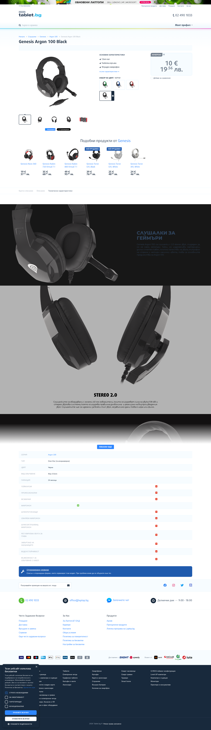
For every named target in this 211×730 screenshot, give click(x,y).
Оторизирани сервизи (38, 570)
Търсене (20, 25)
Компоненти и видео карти (44, 685)
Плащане (171, 6)
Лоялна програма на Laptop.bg (121, 629)
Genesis (124, 141)
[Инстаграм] (173, 585)
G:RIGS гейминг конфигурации (163, 671)
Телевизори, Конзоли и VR (44, 702)
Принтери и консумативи (161, 685)
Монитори (155, 681)
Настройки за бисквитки (73, 644)
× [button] (36, 667)
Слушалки (96, 681)
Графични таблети (70, 678)
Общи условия (69, 633)
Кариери (66, 625)
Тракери (124, 678)
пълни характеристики (108, 71)
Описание (41, 191)
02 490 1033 (183, 15)
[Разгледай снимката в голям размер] (58, 82)
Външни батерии (99, 685)
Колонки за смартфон (101, 688)
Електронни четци (70, 674)
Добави (162, 78)
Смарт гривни (126, 674)
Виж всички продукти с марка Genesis (34, 172)
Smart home (126, 681)
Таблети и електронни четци (44, 698)
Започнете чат (121, 600)
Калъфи (95, 674)
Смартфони (97, 671)
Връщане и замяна (27, 629)
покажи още (105, 447)
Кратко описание (26, 191)
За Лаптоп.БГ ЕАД (71, 621)
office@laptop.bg (79, 600)
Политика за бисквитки (73, 640)
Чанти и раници (39, 674)
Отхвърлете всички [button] (21, 719)
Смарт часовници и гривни (44, 695)
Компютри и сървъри (159, 678)
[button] (21, 724)
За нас (188, 6)
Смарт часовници (128, 671)
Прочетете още (29, 687)
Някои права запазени (112, 724)
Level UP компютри (158, 674)
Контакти (181, 6)
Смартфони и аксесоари (43, 688)
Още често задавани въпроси (32, 636)
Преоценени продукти (149, 6)
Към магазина (25, 6)
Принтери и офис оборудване (45, 705)
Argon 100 (52, 455)
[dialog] (20, 696)
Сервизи (23, 633)
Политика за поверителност (75, 636)
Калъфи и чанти (69, 681)
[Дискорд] (190, 585)
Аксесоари (67, 685)
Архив (109, 621)
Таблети (66, 671)
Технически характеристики (60, 191)
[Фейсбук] (165, 585)
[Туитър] (182, 585)
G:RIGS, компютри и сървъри (45, 678)
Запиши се (68, 585)
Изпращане (51, 129)
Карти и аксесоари (99, 678)
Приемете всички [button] (21, 713)
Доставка (162, 6)
